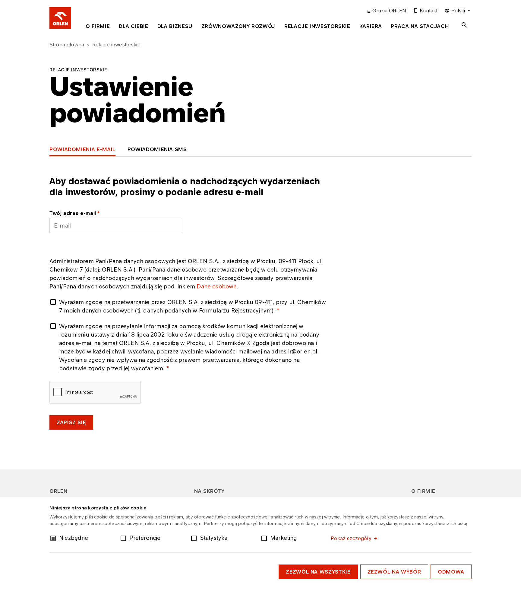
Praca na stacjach (420, 26)
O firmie (98, 26)
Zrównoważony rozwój (238, 26)
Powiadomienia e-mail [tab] (82, 149)
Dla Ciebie (133, 26)
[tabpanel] (260, 304)
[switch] (124, 537)
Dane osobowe (217, 286)
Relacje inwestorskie (317, 26)
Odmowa (451, 572)
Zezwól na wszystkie (318, 572)
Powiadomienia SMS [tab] (157, 149)
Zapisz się (71, 422)
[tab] (98, 27)
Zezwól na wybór (394, 572)
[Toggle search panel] (464, 25)
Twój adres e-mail (72, 213)
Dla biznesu (174, 26)
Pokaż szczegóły (351, 538)
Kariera (370, 26)
